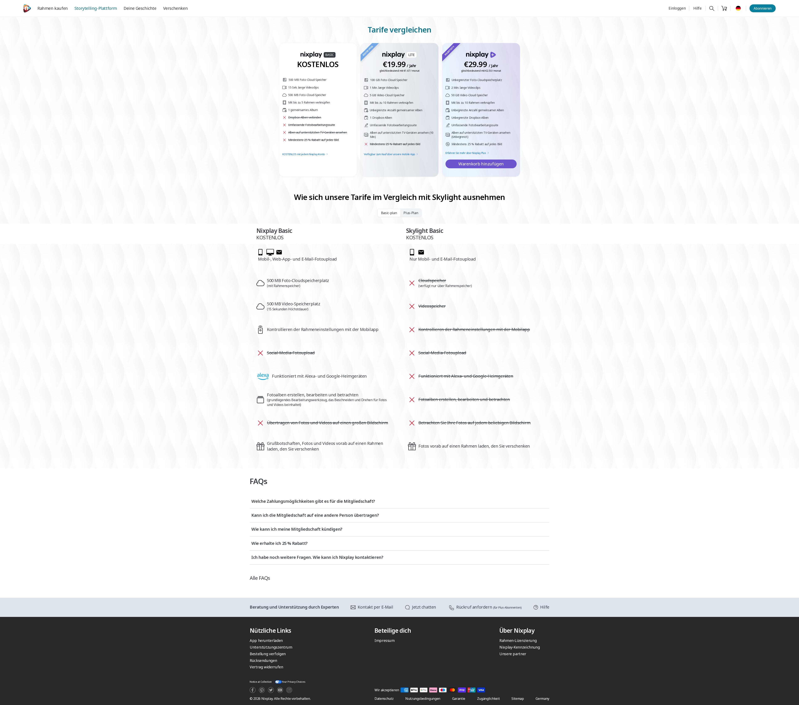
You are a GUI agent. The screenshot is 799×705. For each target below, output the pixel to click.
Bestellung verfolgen (268, 653)
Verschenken (175, 8)
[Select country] (738, 8)
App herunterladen (266, 640)
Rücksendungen (263, 660)
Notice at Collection (261, 682)
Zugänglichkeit (488, 698)
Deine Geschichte (140, 8)
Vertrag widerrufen (266, 666)
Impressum (385, 640)
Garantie (458, 698)
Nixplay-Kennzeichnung (519, 647)
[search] (711, 8)
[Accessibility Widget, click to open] (791, 698)
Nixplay (267, 698)
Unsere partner (512, 653)
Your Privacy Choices (293, 682)
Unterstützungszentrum (271, 647)
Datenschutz (384, 698)
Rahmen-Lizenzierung (518, 640)
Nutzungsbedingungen (422, 698)
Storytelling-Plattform (95, 8)
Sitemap (517, 698)
